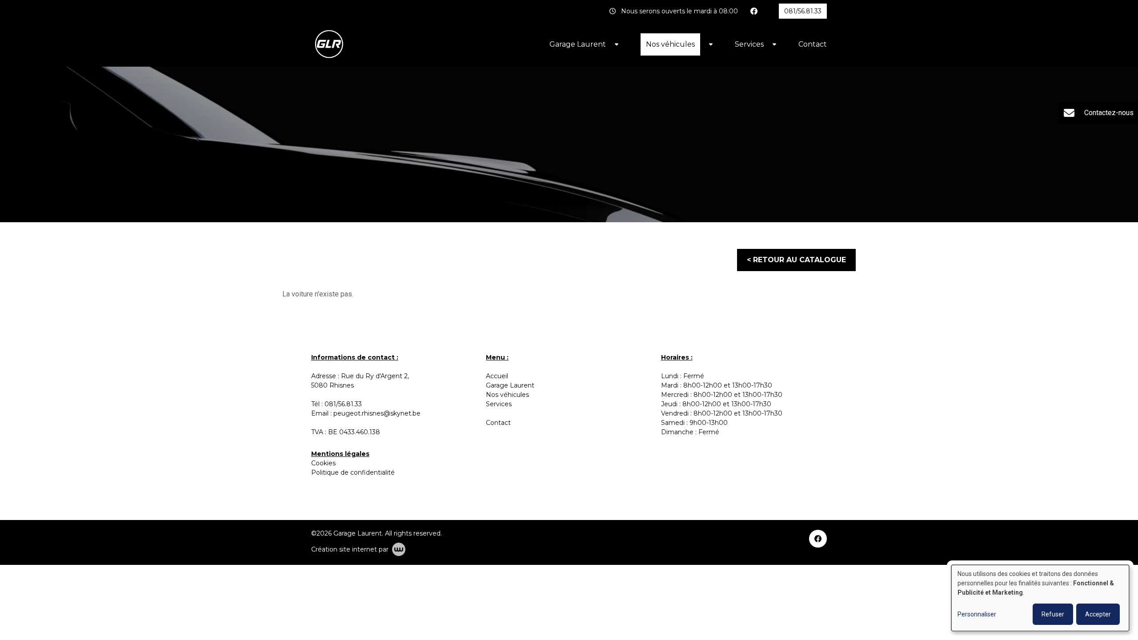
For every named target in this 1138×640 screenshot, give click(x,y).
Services (749, 44)
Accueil (497, 376)
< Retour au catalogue (796, 260)
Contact (812, 44)
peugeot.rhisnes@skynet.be (377, 413)
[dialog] (1040, 598)
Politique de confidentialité (353, 472)
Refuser (1053, 614)
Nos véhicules (670, 44)
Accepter (1098, 614)
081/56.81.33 (343, 404)
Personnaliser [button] (977, 614)
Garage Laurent (577, 44)
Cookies (323, 463)
